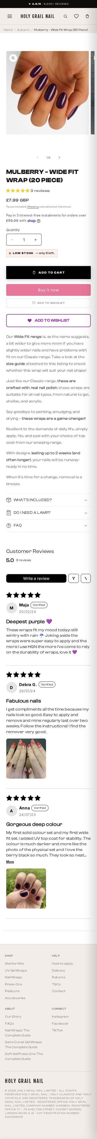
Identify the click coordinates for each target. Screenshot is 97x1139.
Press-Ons (13, 984)
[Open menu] (9, 16)
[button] (18, 190)
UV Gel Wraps (16, 970)
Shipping (33, 206)
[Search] (65, 16)
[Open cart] (87, 16)
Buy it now (48, 290)
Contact (58, 991)
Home (8, 30)
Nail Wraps (13, 977)
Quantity (13, 230)
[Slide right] (59, 157)
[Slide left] (37, 157)
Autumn (23, 30)
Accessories (15, 998)
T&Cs (56, 984)
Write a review (36, 578)
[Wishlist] (76, 16)
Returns (58, 977)
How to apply (62, 963)
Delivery (58, 970)
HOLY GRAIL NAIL (38, 16)
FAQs (9, 1023)
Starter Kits (14, 963)
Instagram (60, 1016)
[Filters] (73, 578)
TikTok (57, 1030)
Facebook (60, 1023)
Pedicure (12, 991)
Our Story (13, 1016)
